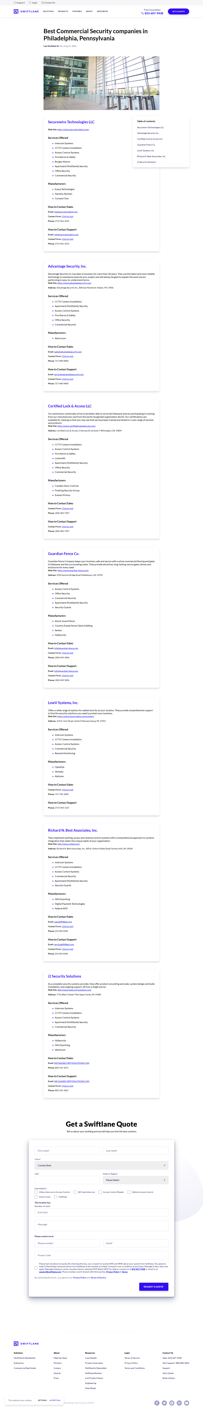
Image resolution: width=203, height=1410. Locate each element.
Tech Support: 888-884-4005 (176, 1363)
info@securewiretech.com (66, 234)
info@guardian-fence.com (66, 648)
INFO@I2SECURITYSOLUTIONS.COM (71, 1063)
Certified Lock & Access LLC (150, 139)
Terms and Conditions (135, 1368)
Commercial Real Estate (25, 1368)
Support (21, 2)
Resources (102, 11)
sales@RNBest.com (63, 921)
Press (56, 1378)
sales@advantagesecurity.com (68, 351)
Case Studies (91, 1358)
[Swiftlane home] (26, 11)
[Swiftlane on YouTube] (186, 1403)
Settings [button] (42, 1400)
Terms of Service (98, 1277)
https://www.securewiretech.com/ (73, 129)
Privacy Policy (112, 1271)
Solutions (48, 11)
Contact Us (49, 2)
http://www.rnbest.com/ (69, 844)
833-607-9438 (138, 1269)
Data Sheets (90, 1388)
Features (77, 11)
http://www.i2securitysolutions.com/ (75, 990)
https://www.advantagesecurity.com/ (74, 283)
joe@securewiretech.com (66, 211)
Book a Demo (169, 1378)
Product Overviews (94, 1363)
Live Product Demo (94, 1378)
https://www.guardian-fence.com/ (73, 570)
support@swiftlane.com (50, 1271)
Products (63, 11)
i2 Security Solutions (146, 162)
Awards (57, 1373)
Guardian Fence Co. (146, 144)
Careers (57, 1368)
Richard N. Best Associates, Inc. (151, 156)
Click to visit (67, 216)
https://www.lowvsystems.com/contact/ (76, 716)
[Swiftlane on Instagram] (171, 1403)
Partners (58, 1363)
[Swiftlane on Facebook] (156, 1403)
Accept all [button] (55, 1400)
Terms (125, 1271)
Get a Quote (168, 1373)
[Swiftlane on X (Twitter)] (164, 1403)
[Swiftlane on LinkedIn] (179, 1403)
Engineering (90, 1383)
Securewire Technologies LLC (150, 127)
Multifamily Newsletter (96, 1368)
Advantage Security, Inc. (148, 133)
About (89, 11)
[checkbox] (101, 1194)
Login (34, 2)
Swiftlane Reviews (93, 1373)
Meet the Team (60, 1358)
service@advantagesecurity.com (69, 374)
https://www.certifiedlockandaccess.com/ (77, 426)
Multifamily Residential (24, 1358)
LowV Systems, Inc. (146, 150)
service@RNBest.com (64, 944)
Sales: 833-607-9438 (172, 1358)
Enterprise (18, 1363)
